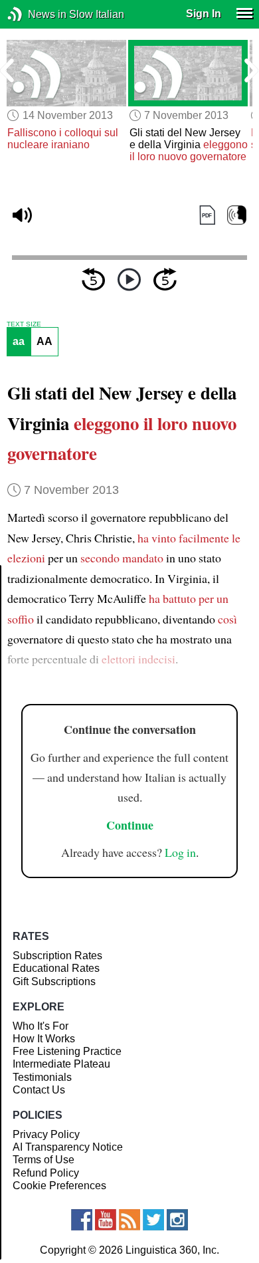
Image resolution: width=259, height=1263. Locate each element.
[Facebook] (81, 1219)
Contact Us (39, 1089)
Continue (129, 825)
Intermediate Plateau (61, 1064)
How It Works (44, 1038)
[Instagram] (177, 1219)
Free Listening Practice (67, 1051)
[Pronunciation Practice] (236, 215)
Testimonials (42, 1077)
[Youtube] (105, 1219)
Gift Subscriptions (54, 981)
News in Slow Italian (35, 14)
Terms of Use (43, 1159)
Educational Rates (56, 968)
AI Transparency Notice (68, 1147)
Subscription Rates (57, 955)
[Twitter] (153, 1219)
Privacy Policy (46, 1134)
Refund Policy (46, 1173)
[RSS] (129, 1219)
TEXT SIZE (24, 324)
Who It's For (40, 1026)
